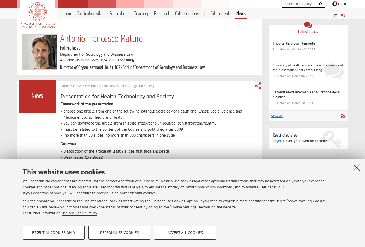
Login (277, 140)
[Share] (258, 85)
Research (162, 13)
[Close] (356, 167)
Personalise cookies (119, 232)
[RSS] (343, 116)
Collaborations (187, 13)
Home (67, 13)
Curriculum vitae (90, 13)
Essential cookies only (53, 232)
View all (277, 116)
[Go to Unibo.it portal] (37, 15)
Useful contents (218, 13)
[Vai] (321, 4)
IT (335, 15)
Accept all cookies (185, 232)
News (241, 13)
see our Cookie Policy (79, 212)
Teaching (141, 13)
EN (343, 15)
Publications (119, 13)
